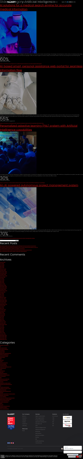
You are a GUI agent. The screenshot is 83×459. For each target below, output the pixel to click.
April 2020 (2, 329)
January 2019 (3, 334)
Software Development (5, 406)
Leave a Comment (21, 63)
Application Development (40, 421)
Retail (1, 403)
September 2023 (3, 304)
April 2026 (2, 267)
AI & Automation (3, 347)
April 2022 (2, 312)
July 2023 (2, 306)
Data (1, 369)
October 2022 (3, 309)
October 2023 (3, 302)
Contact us (24, 423)
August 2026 (2, 262)
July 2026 (2, 263)
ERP (53, 425)
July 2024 (2, 293)
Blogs (23, 430)
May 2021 (2, 317)
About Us (40, 2)
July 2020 (2, 325)
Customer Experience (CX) (5, 366)
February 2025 (3, 285)
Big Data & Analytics (39, 435)
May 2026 (2, 266)
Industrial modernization (5, 383)
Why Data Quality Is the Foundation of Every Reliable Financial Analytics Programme (18, 245)
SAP (53, 423)
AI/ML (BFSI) (2, 352)
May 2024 (2, 294)
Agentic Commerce (4, 345)
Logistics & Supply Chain (5, 388)
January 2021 (2, 323)
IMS (36, 439)
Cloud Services (38, 443)
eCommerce (55, 416)
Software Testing (3, 407)
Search (1, 239)
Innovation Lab (38, 423)
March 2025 (2, 283)
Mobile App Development (5, 391)
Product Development (4, 400)
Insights (45, 2)
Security (1, 404)
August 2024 (2, 292)
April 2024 (2, 296)
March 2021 (2, 320)
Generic (1, 381)
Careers (50, 2)
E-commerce (3, 376)
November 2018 (3, 336)
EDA (1, 377)
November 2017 (3, 338)
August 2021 (2, 315)
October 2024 (3, 289)
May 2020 (2, 328)
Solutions (35, 2)
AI (0, 346)
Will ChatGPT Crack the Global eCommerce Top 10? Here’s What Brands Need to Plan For (19, 247)
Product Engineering (39, 420)
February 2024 (3, 297)
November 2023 (3, 301)
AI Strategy (2, 350)
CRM (53, 418)
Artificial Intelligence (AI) (40, 427)
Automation (2, 357)
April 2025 (2, 282)
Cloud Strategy (3, 364)
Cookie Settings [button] (72, 456)
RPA (53, 421)
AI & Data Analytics (4, 349)
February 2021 (3, 321)
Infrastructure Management (6, 384)
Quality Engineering (4, 402)
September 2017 (3, 339)
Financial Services (4, 380)
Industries (29, 2)
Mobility (1, 392)
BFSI (1, 358)
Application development (5, 353)
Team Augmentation (4, 408)
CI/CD (1, 361)
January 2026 (3, 270)
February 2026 (3, 269)
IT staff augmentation (4, 387)
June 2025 (2, 279)
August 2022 (2, 311)
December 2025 (3, 271)
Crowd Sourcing (3, 365)
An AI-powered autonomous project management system (39, 185)
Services (23, 2)
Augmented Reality (4, 356)
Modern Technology (4, 395)
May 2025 (2, 281)
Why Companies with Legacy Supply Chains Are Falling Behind (13, 251)
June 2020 (2, 327)
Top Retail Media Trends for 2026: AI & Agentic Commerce (12, 248)
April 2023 (2, 308)
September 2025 (3, 275)
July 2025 (2, 278)
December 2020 (3, 324)
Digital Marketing (3, 373)
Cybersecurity (3, 368)
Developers (2, 370)
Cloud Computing (4, 362)
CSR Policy (24, 425)
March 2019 (2, 332)
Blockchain (37, 431)
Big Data (2, 360)
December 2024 (3, 286)
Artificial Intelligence (4, 354)
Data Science (38, 433)
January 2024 (3, 298)
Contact (56, 2)
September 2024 (3, 290)
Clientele (24, 420)
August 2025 (2, 277)
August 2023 (2, 305)
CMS (53, 420)
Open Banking (3, 396)
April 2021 (2, 319)
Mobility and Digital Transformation (7, 393)
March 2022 (2, 313)
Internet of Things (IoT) (40, 429)
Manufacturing (3, 389)
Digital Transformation (5, 375)
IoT (0, 385)
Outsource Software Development (7, 398)
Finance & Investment (4, 379)
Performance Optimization (5, 399)
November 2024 (3, 288)
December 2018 (3, 335)
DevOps (1, 372)
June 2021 (2, 316)
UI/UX (36, 425)
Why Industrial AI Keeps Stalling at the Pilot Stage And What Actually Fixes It (16, 250)
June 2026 (2, 265)
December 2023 (3, 300)
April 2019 (2, 331)
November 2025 (3, 273)
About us (24, 416)
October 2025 (3, 274)
